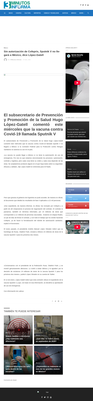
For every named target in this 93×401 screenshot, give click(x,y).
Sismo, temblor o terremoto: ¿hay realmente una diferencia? (18, 338)
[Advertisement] (46, 29)
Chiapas (18, 13)
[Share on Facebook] (52, 301)
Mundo (69, 149)
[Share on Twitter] (55, 301)
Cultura (28, 13)
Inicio (11, 13)
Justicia (65, 13)
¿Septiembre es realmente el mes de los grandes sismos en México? (48, 369)
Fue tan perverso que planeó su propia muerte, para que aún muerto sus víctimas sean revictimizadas (76, 134)
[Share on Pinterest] (58, 301)
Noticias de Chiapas (73, 129)
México (73, 13)
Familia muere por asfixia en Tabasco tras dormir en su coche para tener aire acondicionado (76, 174)
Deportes (37, 13)
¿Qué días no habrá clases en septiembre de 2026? (47, 340)
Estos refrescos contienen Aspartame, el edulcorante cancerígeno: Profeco (77, 154)
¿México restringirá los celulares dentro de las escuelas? (18, 369)
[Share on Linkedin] (61, 301)
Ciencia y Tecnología (51, 13)
